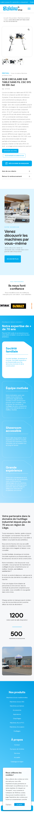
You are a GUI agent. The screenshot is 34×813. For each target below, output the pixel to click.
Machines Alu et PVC (17, 723)
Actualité (17, 757)
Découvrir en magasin (19, 163)
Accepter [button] (19, 804)
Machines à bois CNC (17, 702)
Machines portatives (24, 18)
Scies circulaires (16, 73)
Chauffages (17, 719)
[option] (12, 306)
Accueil (6, 18)
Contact (17, 745)
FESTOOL (5, 73)
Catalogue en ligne (17, 762)
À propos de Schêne (17, 749)
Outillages (17, 731)
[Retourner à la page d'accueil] (10, 8)
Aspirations (17, 714)
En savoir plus (13, 259)
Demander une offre (10, 151)
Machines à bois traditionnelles (17, 698)
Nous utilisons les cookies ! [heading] (14, 774)
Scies (6, 20)
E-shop (20, 8)
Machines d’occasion (17, 727)
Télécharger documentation (14, 155)
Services (17, 753)
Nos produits (13, 18)
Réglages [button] (8, 804)
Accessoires (17, 710)
